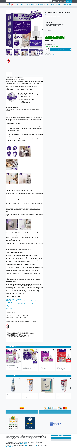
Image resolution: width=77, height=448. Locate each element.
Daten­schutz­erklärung (23, 443)
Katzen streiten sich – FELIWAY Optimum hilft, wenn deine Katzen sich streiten (23, 310)
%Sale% (18, 4)
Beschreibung (8, 73)
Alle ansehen (68, 375)
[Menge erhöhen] (48, 48)
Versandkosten (53, 54)
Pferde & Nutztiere (34, 4)
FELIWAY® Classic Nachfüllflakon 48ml (45, 364)
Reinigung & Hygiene (55, 4)
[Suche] (50, 1)
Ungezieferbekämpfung (65, 4)
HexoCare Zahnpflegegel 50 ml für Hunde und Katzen (12, 394)
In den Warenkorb (60, 49)
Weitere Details (15, 73)
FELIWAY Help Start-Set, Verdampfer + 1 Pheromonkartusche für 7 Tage (11, 365)
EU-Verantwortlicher (23, 73)
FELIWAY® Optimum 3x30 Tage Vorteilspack (29, 364)
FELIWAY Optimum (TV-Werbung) (13, 299)
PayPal (39, 445)
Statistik (14, 445)
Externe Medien (21, 445)
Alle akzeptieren (61, 435)
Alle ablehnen (61, 437)
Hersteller (30, 73)
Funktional (45, 445)
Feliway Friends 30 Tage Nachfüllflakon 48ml (63, 364)
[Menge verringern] (48, 50)
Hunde (22, 4)
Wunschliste (48, 53)
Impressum (26, 442)
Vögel (47, 4)
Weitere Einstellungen (9, 446)
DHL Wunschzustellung (31, 445)
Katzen (27, 4)
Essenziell (9, 445)
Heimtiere (42, 4)
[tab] (9, 74)
